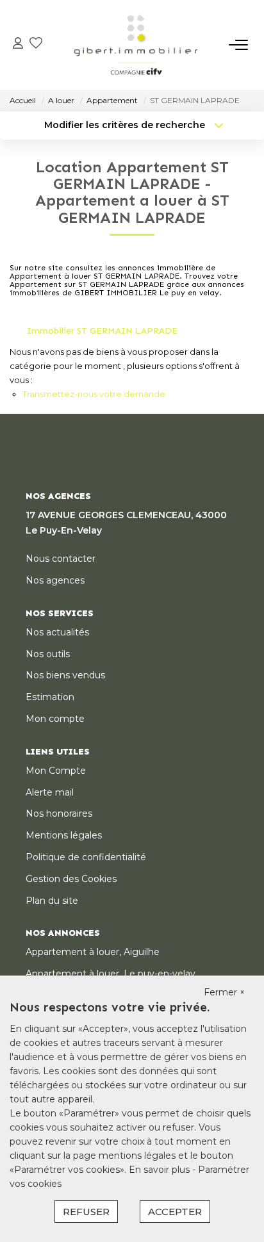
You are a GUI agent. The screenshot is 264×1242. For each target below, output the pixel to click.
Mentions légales (64, 835)
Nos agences (55, 580)
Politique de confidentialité (86, 857)
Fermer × (224, 992)
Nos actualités (57, 632)
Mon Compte (56, 770)
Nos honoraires (59, 813)
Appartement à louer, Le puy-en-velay (110, 973)
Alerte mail (50, 792)
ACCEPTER (175, 1211)
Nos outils (48, 654)
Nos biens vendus (65, 675)
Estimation (50, 697)
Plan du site (52, 900)
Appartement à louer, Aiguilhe (93, 952)
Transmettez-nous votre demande (93, 394)
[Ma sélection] (35, 44)
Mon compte (55, 718)
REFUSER (86, 1211)
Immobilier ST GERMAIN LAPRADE (102, 330)
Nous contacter (60, 558)
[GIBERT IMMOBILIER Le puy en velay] (136, 44)
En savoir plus (160, 1169)
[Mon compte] (18, 44)
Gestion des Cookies (71, 879)
